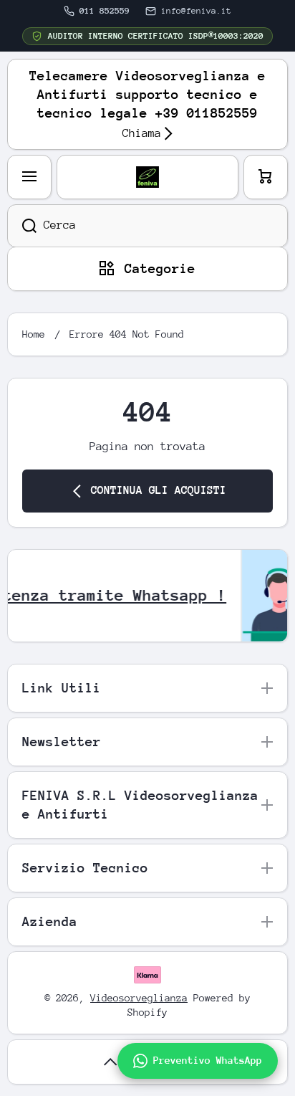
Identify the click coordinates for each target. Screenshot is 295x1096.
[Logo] (147, 177)
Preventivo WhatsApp (207, 1060)
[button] (265, 177)
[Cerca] (22, 225)
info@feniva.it (196, 11)
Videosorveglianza (139, 998)
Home (33, 334)
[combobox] (147, 225)
